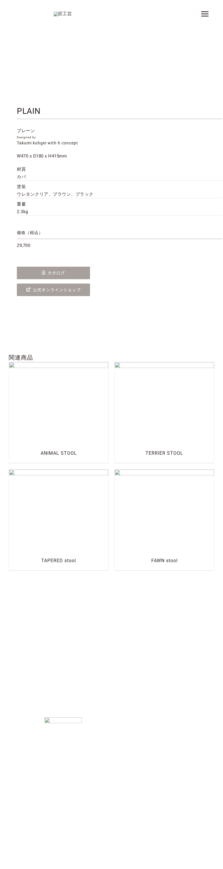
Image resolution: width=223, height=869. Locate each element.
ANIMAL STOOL (59, 453)
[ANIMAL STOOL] (58, 365)
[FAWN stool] (164, 473)
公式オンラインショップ (57, 290)
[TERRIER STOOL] (164, 365)
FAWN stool (164, 560)
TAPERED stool (58, 560)
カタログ (56, 273)
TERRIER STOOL (164, 453)
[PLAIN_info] (111, 65)
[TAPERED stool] (58, 473)
